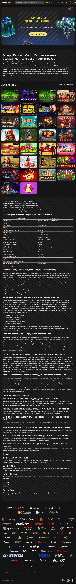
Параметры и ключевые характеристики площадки (18, 201)
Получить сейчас (38, 34)
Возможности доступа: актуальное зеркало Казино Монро (20, 203)
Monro (7, 2)
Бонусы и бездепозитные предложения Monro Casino (18, 207)
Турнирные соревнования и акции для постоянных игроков (20, 205)
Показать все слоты (66, 85)
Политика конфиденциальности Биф (32, 566)
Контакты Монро (49, 566)
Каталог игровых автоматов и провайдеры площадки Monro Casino (22, 211)
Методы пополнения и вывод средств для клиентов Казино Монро (22, 209)
